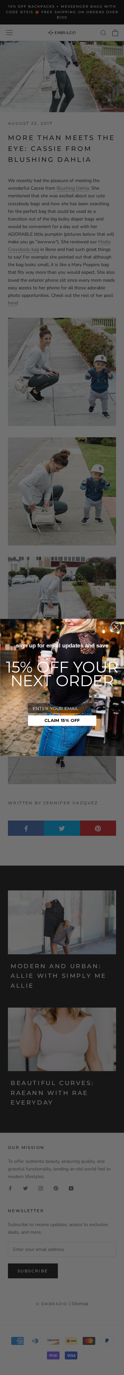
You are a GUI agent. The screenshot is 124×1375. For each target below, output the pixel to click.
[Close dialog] (116, 627)
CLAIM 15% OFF (62, 720)
